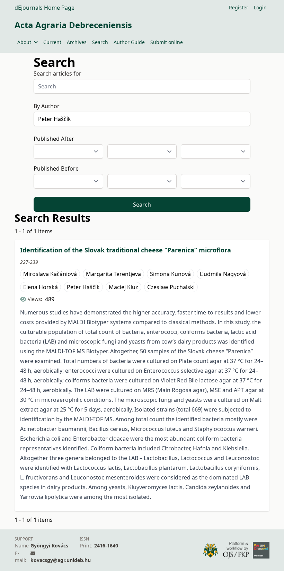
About (24, 42)
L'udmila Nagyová (223, 274)
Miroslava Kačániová (50, 274)
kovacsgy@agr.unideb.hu (60, 560)
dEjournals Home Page (44, 7)
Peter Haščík (83, 287)
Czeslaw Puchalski (171, 287)
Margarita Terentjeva (113, 274)
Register (238, 7)
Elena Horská (40, 287)
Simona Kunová (170, 274)
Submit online (166, 42)
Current (52, 42)
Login (260, 7)
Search (100, 42)
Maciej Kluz (123, 287)
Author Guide (129, 42)
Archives (77, 42)
